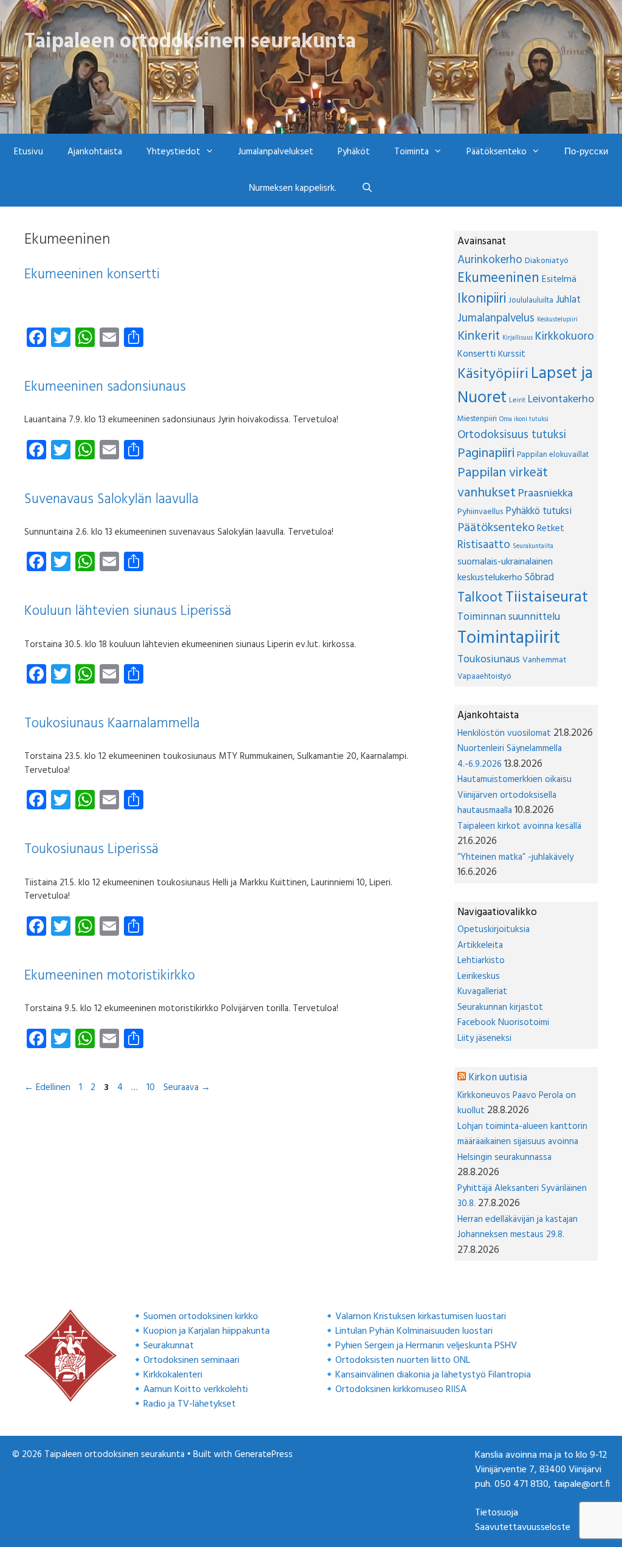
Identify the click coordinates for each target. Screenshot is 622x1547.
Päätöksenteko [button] (496, 152)
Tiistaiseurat (546, 597)
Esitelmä (559, 279)
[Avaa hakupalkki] (366, 188)
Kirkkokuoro (564, 337)
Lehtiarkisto (481, 960)
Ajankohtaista (94, 152)
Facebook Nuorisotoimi (503, 1022)
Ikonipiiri (481, 299)
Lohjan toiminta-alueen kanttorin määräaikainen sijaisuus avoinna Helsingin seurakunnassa (522, 1142)
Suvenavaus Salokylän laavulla (111, 500)
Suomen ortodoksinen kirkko (200, 1317)
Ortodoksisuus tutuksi (511, 435)
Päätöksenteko (496, 528)
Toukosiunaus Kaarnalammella (112, 724)
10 (152, 1087)
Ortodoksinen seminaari (191, 1360)
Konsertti (476, 354)
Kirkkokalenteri (172, 1375)
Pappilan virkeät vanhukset (502, 483)
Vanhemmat (544, 660)
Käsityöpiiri (492, 374)
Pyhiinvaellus (480, 512)
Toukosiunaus (488, 659)
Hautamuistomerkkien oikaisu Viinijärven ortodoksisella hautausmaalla (514, 795)
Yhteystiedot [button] (173, 152)
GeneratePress (263, 1454)
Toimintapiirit (508, 638)
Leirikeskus (478, 976)
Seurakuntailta (533, 546)
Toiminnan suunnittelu (508, 617)
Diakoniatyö (547, 261)
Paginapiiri (485, 453)
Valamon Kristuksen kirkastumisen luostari (420, 1317)
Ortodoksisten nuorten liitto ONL (402, 1360)
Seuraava (186, 1087)
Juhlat (568, 300)
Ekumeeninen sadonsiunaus (105, 387)
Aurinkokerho (489, 260)
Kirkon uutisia (497, 1077)
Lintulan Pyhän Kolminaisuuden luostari (414, 1331)
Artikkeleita (480, 945)
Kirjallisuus (517, 338)
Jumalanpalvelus (496, 318)
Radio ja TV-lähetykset (189, 1404)
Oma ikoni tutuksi (524, 419)
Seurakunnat (168, 1346)
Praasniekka (545, 494)
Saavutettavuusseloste (522, 1527)
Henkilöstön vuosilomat (504, 733)
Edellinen (47, 1087)
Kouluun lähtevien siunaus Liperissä (127, 611)
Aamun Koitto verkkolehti (195, 1390)
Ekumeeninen (498, 278)
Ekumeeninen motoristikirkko (109, 976)
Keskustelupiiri (557, 320)
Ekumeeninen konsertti (92, 275)
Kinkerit (478, 336)
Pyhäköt (354, 152)
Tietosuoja (496, 1513)
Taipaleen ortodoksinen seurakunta (190, 42)
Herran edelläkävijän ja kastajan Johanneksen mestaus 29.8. (517, 1227)
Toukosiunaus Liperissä (91, 850)
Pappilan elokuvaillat (553, 454)
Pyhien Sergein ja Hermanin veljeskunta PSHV (426, 1346)
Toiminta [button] (411, 152)
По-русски (586, 152)
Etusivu (28, 152)
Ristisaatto (483, 545)
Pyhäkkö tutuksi (538, 512)
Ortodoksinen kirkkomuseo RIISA (400, 1390)
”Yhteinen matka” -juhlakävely (515, 857)
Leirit (517, 400)
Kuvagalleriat (482, 991)
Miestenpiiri (477, 419)
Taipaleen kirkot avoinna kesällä (519, 826)
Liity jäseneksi (484, 1038)
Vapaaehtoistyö (484, 676)
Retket (550, 528)
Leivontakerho (561, 399)
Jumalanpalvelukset (275, 152)
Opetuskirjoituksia (493, 929)
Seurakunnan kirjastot (500, 1007)
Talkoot (480, 598)
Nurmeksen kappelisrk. (293, 188)
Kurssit (511, 354)
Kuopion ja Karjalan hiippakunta (206, 1331)
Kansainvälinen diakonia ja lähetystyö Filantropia (433, 1375)
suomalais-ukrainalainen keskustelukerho (505, 570)
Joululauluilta (530, 300)
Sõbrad (539, 578)
